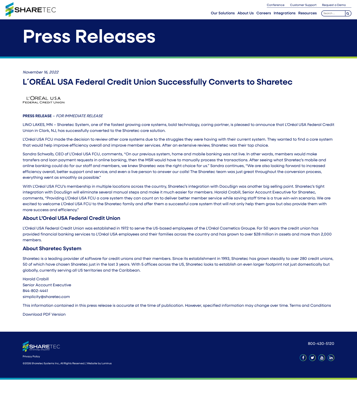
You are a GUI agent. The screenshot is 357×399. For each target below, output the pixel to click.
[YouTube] (321, 357)
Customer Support (303, 5)
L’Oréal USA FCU (38, 140)
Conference (275, 5)
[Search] (348, 13)
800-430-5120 (321, 344)
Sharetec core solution (143, 131)
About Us (245, 13)
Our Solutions (223, 13)
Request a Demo (334, 5)
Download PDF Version (44, 315)
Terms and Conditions (310, 306)
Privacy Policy (31, 356)
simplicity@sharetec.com (46, 297)
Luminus (107, 363)
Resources (307, 13)
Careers (263, 13)
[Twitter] (312, 357)
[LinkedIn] (331, 357)
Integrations (284, 13)
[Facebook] (303, 357)
